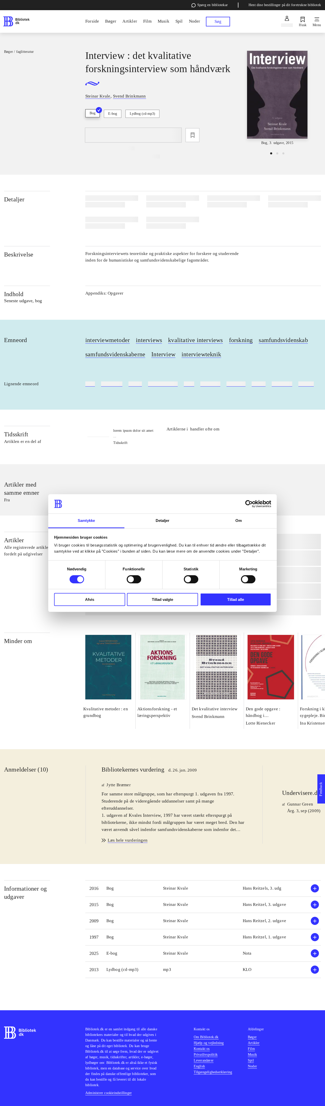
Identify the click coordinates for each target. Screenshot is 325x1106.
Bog (92, 113)
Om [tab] (238, 520)
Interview (163, 354)
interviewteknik (201, 354)
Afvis (89, 599)
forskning (241, 340)
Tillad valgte (162, 599)
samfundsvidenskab (283, 340)
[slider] (277, 98)
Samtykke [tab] (86, 520)
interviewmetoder (107, 340)
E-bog (112, 114)
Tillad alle (235, 599)
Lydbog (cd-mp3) (142, 114)
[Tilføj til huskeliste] (192, 135)
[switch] (134, 579)
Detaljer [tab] (163, 520)
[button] (203, 888)
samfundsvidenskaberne (115, 354)
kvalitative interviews (195, 340)
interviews (149, 340)
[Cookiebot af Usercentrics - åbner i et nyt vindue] (249, 504)
